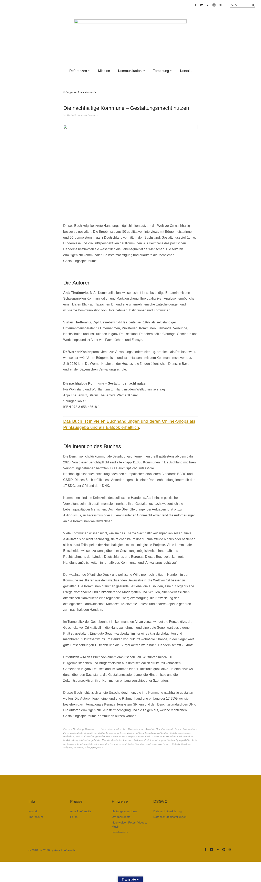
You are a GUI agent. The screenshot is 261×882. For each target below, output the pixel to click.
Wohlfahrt (67, 747)
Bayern (178, 729)
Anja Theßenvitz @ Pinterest (214, 5)
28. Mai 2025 (69, 115)
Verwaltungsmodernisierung (148, 743)
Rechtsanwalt (140, 740)
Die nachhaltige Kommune (102, 732)
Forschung (161, 71)
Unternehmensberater (98, 743)
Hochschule (68, 736)
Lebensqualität (186, 736)
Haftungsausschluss (125, 811)
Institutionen (119, 736)
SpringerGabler (183, 740)
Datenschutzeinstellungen (170, 816)
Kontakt (186, 71)
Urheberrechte (121, 816)
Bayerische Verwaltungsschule (159, 729)
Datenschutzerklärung (167, 811)
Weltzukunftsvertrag (181, 743)
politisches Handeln (101, 740)
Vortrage (167, 743)
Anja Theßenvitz (130, 729)
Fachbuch (139, 732)
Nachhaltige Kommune (83, 729)
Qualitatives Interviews (122, 740)
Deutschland (83, 732)
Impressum (36, 816)
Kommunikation (130, 71)
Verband (113, 743)
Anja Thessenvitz (90, 115)
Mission (104, 71)
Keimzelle (130, 736)
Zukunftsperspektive (94, 747)
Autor (141, 729)
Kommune (157, 736)
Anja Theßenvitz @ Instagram (220, 5)
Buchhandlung (190, 729)
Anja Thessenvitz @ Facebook (195, 5)
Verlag (131, 743)
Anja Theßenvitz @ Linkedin (202, 5)
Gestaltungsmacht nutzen (157, 732)
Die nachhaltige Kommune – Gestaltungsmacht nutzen (126, 108)
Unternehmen (80, 743)
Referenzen (78, 71)
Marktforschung (70, 740)
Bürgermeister (69, 732)
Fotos (73, 816)
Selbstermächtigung (156, 740)
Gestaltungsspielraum (180, 732)
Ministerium (84, 740)
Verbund (123, 743)
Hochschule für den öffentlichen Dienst (93, 736)
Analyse (118, 729)
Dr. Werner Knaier (125, 732)
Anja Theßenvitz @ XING (208, 5)
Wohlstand (78, 747)
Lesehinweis (120, 832)
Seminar (171, 740)
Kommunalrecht (143, 736)
